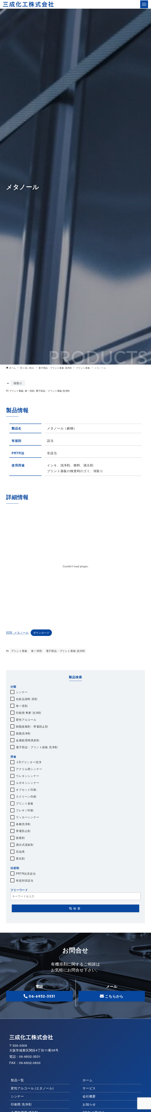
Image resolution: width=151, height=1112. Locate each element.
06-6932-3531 (42, 996)
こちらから (114, 996)
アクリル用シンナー (29, 769)
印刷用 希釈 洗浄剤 (28, 713)
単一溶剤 (29, 390)
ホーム (87, 1080)
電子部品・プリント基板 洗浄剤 (53, 390)
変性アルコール (26, 719)
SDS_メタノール (17, 632)
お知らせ (89, 1104)
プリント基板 (16, 390)
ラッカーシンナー (27, 817)
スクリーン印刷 (26, 796)
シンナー (22, 692)
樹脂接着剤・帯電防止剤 (32, 726)
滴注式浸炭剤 (24, 845)
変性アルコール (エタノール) (32, 1088)
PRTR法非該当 (26, 873)
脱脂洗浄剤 (23, 733)
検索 (77, 908)
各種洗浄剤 (23, 824)
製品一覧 (17, 1080)
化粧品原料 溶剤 (26, 699)
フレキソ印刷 (24, 810)
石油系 (20, 851)
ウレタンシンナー (27, 776)
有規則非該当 (24, 880)
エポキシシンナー (27, 783)
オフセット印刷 (26, 789)
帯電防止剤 (23, 831)
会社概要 (89, 1096)
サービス (89, 1088)
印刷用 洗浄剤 (21, 1104)
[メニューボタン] (144, 4)
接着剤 (20, 838)
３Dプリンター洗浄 (28, 762)
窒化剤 (20, 858)
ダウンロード (41, 633)
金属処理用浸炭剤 (27, 740)
